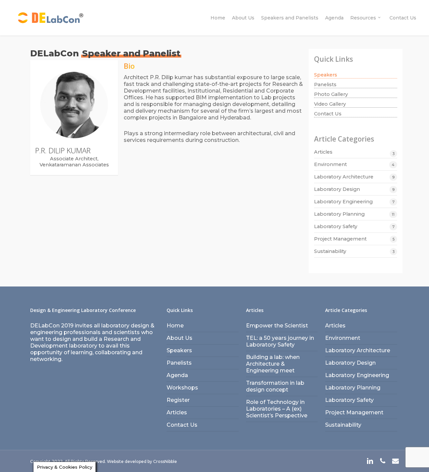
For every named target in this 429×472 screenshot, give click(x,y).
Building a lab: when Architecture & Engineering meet (273, 364)
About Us (179, 338)
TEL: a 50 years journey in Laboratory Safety (280, 341)
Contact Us (328, 114)
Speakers (325, 75)
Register (178, 400)
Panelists (325, 85)
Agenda (177, 375)
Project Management (340, 239)
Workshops (182, 387)
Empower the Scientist (277, 325)
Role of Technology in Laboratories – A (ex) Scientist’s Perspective (276, 409)
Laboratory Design (337, 189)
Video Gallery (330, 104)
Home (175, 325)
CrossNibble (165, 461)
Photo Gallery (331, 94)
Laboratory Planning (339, 214)
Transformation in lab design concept (275, 386)
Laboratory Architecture (343, 177)
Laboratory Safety (335, 226)
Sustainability (330, 251)
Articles (323, 152)
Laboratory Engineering (343, 202)
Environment (330, 164)
